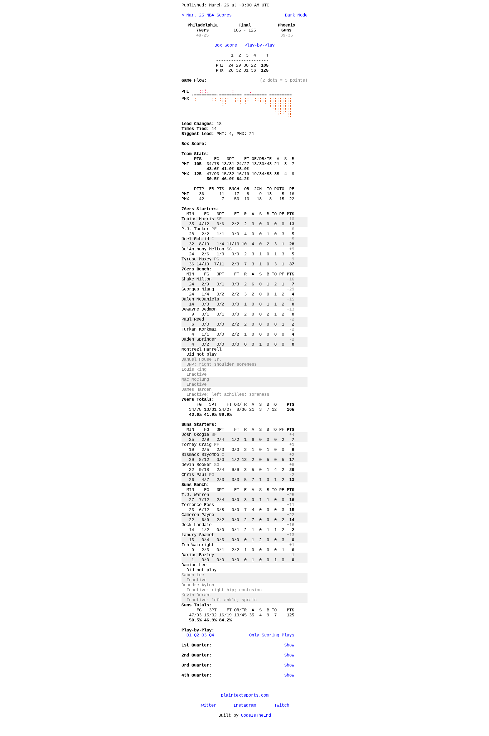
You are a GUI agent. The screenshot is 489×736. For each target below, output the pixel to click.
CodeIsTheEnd (256, 715)
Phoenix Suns (286, 28)
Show (289, 645)
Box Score (225, 45)
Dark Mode (295, 15)
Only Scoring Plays (271, 635)
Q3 (204, 635)
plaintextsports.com (244, 695)
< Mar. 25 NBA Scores (206, 15)
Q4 (211, 635)
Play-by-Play (260, 45)
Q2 (196, 635)
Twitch (281, 705)
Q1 (189, 635)
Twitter (207, 705)
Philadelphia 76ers (203, 28)
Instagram (244, 705)
